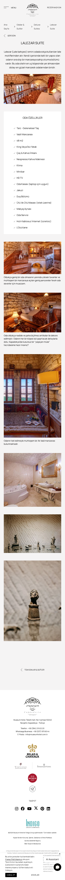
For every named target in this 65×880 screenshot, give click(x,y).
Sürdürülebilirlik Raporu (32, 841)
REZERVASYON (54, 7)
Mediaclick (37, 844)
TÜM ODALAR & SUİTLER (34, 669)
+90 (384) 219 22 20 (36, 728)
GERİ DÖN (12, 35)
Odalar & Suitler (20, 26)
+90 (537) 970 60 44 (41, 731)
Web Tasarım (28, 844)
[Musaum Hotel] (32, 10)
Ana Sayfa (6, 26)
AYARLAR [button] (35, 875)
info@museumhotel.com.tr (36, 734)
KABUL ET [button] (11, 875)
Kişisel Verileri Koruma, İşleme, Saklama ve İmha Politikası (32, 838)
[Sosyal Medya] (16, 808)
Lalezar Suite (53, 26)
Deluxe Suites (37, 26)
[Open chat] (57, 867)
